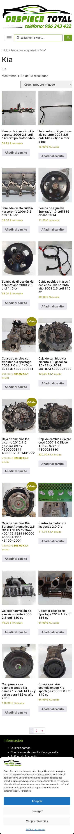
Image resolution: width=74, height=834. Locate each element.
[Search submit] (68, 38)
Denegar (37, 811)
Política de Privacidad (24, 756)
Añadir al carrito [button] (16, 152)
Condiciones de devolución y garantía (34, 752)
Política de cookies (35, 829)
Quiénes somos (20, 748)
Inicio (5, 50)
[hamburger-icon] (9, 37)
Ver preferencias (37, 821)
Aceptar (37, 801)
